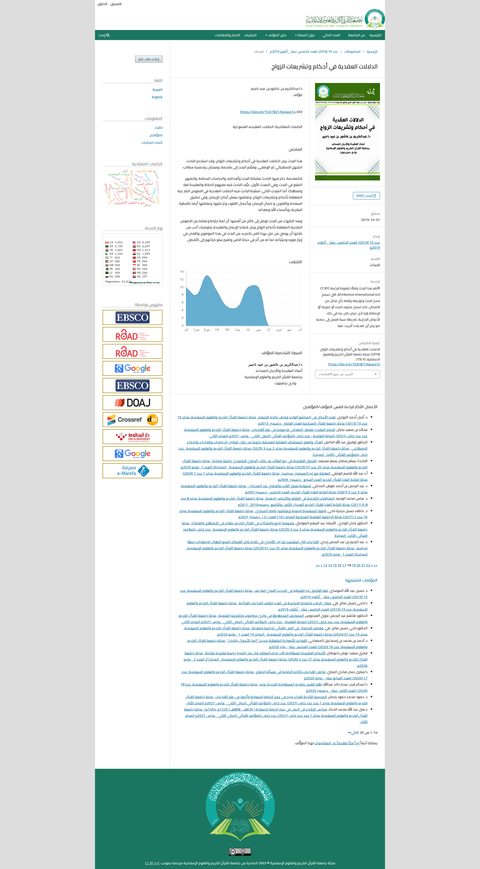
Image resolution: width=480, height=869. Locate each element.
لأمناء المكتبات (152, 142)
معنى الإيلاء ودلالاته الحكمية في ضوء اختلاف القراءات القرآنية (284, 603)
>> (318, 565)
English (157, 97)
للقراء (158, 127)
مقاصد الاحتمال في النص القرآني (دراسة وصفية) (287, 628)
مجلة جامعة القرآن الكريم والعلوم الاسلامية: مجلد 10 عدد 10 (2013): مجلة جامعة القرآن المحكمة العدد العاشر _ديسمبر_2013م (273, 420)
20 (358, 565)
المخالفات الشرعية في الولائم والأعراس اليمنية (299, 498)
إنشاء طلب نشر (148, 59)
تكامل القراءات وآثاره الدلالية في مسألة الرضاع (290, 672)
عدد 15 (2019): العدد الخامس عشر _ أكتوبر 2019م (304, 51)
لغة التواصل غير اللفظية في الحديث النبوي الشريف (291, 590)
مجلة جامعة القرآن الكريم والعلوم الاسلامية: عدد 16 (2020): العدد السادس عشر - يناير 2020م (277, 643)
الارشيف (250, 35)
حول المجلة (306, 35)
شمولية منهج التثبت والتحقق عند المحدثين (279, 486)
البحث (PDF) (364, 196)
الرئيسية (376, 35)
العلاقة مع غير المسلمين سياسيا (305, 473)
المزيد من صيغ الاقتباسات (335, 374)
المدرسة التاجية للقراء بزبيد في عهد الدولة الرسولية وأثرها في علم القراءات (271, 697)
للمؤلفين (156, 135)
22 (368, 565)
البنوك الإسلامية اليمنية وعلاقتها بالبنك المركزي (290, 511)
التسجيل (116, 4)
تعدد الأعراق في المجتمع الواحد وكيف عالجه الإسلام (297, 417)
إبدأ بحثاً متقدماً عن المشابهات (337, 743)
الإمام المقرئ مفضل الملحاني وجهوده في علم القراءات (293, 429)
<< (376, 565)
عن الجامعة (356, 35)
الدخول (102, 4)
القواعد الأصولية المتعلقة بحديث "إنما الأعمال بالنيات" (266, 640)
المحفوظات (352, 51)
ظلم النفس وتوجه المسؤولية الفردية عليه (290, 684)
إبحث (102, 35)
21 (363, 565)
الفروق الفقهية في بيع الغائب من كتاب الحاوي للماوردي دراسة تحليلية (264, 461)
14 (330, 565)
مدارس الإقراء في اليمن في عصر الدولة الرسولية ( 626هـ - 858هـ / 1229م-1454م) (265, 709)
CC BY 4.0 (152, 863)
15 (335, 565)
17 (344, 565)
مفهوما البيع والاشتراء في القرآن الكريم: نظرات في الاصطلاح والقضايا (242, 523)
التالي (355, 732)
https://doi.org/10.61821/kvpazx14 (268, 111)
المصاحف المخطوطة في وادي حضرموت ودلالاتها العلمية (261, 615)
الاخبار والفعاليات (227, 35)
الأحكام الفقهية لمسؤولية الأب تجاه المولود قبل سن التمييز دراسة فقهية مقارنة (265, 653)
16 (340, 565)
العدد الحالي (331, 35)
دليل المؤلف (276, 35)
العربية (157, 89)
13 (325, 565)
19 (354, 565)
